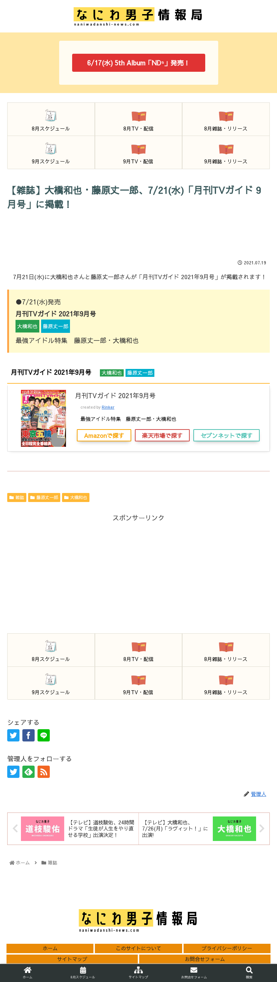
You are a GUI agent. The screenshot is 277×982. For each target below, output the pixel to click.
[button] (255, 874)
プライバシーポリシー (227, 948)
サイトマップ (72, 959)
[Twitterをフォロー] (13, 772)
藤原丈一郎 (47, 497)
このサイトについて (138, 948)
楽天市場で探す (162, 435)
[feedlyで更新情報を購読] (28, 772)
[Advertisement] (138, 234)
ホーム (50, 948)
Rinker (108, 407)
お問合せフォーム (205, 959)
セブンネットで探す (226, 435)
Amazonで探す (104, 435)
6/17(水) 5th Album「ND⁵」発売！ (138, 62)
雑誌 (20, 497)
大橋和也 (78, 497)
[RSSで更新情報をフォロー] (44, 772)
